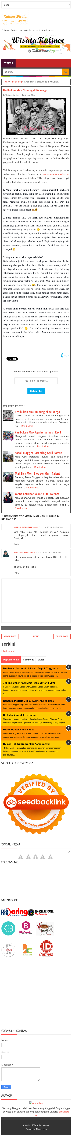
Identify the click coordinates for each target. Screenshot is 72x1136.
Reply (16, 544)
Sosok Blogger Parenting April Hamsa (38, 453)
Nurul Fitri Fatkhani (26, 527)
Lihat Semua (8, 651)
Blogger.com (41, 1129)
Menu (9, 63)
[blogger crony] (27, 956)
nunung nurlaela (24, 552)
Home (36, 636)
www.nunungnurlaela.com (56, 174)
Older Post (62, 636)
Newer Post (10, 636)
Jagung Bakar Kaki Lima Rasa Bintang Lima (29, 682)
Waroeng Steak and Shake (18, 729)
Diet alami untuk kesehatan (19, 715)
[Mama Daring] (14, 915)
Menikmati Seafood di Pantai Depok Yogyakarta (31, 668)
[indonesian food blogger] (8, 956)
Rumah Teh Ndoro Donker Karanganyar (26, 743)
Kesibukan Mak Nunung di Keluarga (37, 412)
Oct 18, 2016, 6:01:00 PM (49, 552)
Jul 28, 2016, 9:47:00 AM (51, 527)
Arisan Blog (29, 95)
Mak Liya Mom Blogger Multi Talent (37, 473)
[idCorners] (46, 956)
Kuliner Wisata (43, 1125)
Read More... (28, 425)
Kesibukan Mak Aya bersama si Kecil (38, 432)
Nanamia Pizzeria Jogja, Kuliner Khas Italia (28, 700)
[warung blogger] (45, 934)
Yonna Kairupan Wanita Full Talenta (37, 494)
